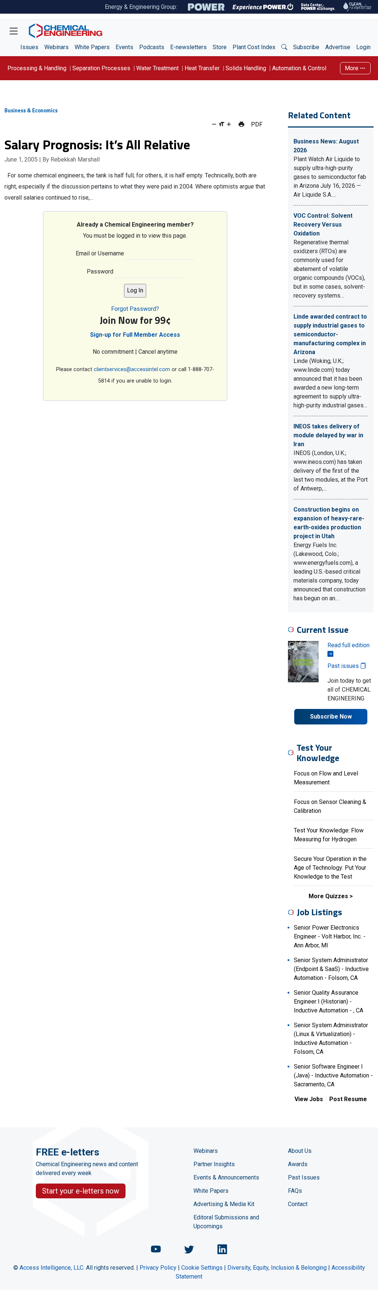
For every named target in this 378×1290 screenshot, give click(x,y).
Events (124, 47)
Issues (29, 47)
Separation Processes (101, 68)
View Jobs (309, 1099)
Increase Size (229, 124)
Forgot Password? (135, 308)
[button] (284, 47)
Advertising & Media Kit (223, 1204)
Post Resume (348, 1099)
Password (100, 271)
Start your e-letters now (80, 1191)
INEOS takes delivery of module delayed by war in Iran (328, 435)
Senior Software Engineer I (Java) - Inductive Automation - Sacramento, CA (333, 1075)
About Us (300, 1150)
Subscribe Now (331, 716)
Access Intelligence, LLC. (52, 1267)
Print (241, 124)
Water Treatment (157, 68)
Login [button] (363, 47)
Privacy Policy (158, 1267)
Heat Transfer (202, 68)
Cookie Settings (202, 1267)
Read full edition (348, 645)
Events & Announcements (226, 1177)
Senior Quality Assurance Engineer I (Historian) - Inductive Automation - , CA (328, 1001)
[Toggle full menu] (13, 30)
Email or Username (100, 253)
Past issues (343, 665)
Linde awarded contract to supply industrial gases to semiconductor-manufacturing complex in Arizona (330, 334)
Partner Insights (214, 1164)
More (352, 68)
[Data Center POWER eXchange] (318, 7)
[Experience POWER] (263, 7)
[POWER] (206, 7)
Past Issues (304, 1177)
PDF (256, 124)
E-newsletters (188, 47)
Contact (297, 1204)
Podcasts (151, 47)
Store (220, 47)
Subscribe (306, 47)
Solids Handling (246, 68)
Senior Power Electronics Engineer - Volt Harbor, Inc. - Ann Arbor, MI (329, 936)
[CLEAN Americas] (357, 6)
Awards (297, 1164)
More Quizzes (328, 896)
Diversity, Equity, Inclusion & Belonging (277, 1267)
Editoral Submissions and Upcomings (226, 1222)
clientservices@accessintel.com (132, 369)
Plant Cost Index (254, 47)
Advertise (337, 47)
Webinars (56, 47)
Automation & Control (299, 68)
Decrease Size (214, 124)
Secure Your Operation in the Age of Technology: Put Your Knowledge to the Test (330, 867)
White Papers (92, 47)
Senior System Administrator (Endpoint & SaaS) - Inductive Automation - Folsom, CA (331, 969)
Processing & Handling (36, 68)
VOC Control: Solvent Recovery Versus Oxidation (323, 224)
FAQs (295, 1190)
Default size (221, 124)
